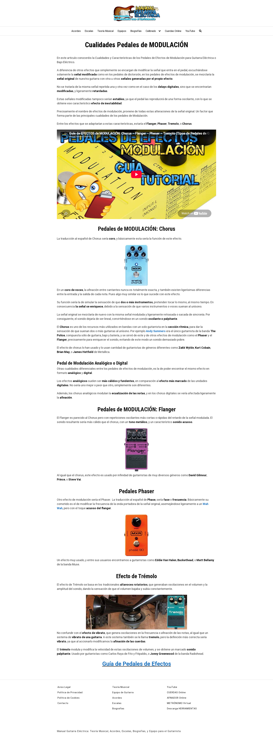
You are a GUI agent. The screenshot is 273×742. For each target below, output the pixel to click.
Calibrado (151, 31)
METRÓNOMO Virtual (179, 703)
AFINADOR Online (176, 698)
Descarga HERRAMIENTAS (182, 708)
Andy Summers (156, 331)
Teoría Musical (105, 31)
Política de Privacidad (70, 692)
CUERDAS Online (176, 692)
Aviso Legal (64, 687)
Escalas (89, 31)
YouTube (190, 31)
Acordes (76, 31)
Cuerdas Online (173, 31)
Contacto (63, 703)
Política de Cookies (69, 698)
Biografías (136, 31)
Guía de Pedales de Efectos (136, 664)
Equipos (122, 31)
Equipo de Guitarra (123, 692)
